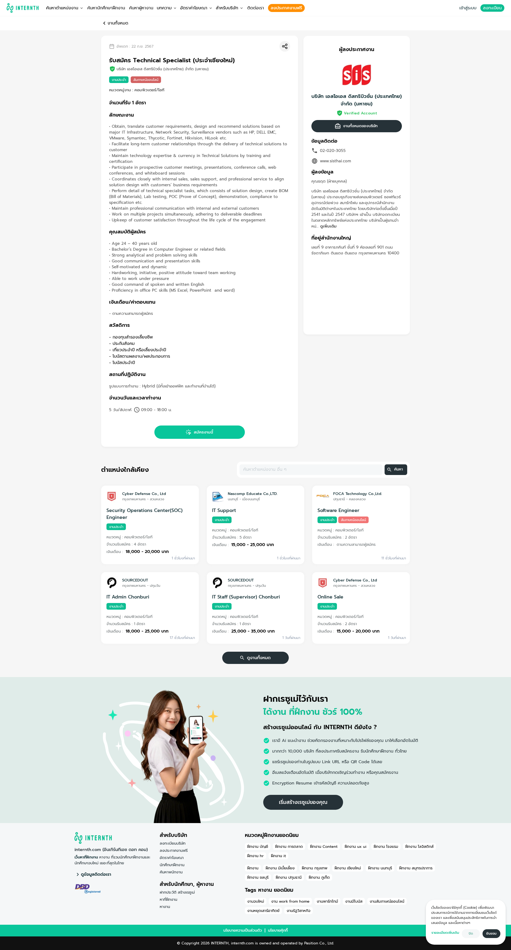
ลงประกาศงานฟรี (286, 8)
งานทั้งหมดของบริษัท (360, 126)
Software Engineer (338, 510)
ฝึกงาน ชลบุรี (258, 877)
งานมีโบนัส (353, 901)
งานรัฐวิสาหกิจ (298, 911)
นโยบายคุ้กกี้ (278, 930)
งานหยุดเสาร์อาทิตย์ (263, 911)
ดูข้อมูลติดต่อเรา (96, 874)
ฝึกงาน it (278, 856)
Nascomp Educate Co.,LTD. (253, 494)
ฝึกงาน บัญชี (257, 846)
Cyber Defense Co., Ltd (144, 494)
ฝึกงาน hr (255, 856)
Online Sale (330, 596)
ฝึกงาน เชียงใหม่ (348, 868)
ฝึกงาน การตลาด (289, 846)
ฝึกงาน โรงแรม (386, 846)
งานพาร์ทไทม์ (327, 901)
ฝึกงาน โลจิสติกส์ (419, 846)
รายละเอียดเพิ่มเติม (445, 932)
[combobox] (310, 469)
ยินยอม (491, 933)
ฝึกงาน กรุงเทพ (314, 868)
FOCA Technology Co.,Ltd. (357, 494)
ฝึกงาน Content (323, 846)
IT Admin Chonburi (127, 596)
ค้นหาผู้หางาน (141, 8)
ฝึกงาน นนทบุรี (380, 868)
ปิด (471, 933)
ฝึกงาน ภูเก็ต (319, 877)
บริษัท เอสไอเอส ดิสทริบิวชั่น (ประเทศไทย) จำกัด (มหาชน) (356, 100)
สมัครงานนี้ (203, 432)
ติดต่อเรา (255, 8)
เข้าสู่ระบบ (467, 8)
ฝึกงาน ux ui (355, 846)
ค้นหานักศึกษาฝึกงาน (106, 8)
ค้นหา (398, 469)
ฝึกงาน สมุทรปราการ (415, 868)
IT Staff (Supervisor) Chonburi (246, 596)
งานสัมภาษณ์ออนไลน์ (387, 901)
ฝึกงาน (252, 868)
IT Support (224, 510)
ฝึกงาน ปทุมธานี (289, 877)
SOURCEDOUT (135, 580)
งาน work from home (290, 901)
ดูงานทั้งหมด (259, 658)
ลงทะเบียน (492, 8)
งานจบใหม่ (255, 901)
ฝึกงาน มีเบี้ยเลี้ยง (280, 868)
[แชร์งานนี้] (284, 46)
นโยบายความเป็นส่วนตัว (242, 930)
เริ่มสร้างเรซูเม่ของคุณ (303, 802)
